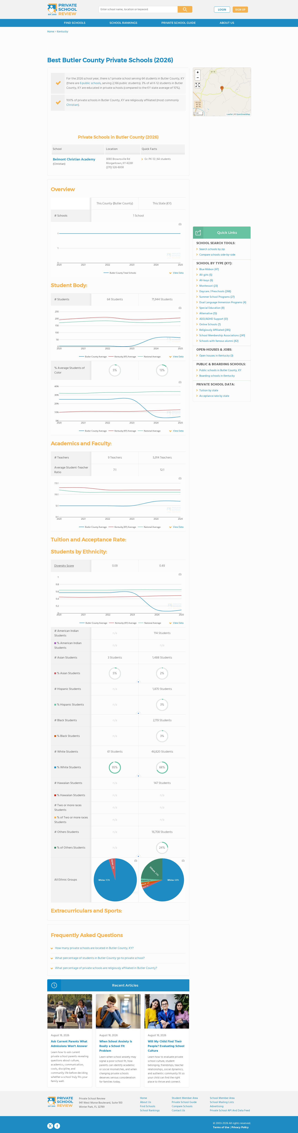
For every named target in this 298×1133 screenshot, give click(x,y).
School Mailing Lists (222, 1102)
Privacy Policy (240, 1127)
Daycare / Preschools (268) (215, 291)
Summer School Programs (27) (217, 297)
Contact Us (178, 1111)
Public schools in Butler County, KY (220, 370)
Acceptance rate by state (214, 396)
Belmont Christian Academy (74, 159)
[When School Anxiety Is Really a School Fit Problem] (118, 1012)
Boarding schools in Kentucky (217, 376)
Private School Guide (184, 1102)
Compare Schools (182, 1106)
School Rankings (150, 1111)
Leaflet (230, 114)
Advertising (216, 1106)
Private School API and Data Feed (230, 1111)
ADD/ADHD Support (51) (213, 319)
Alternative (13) (208, 314)
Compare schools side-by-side (217, 255)
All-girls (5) (205, 275)
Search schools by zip (212, 249)
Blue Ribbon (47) (209, 269)
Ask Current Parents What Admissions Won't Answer (69, 1044)
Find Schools (147, 1106)
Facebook (57, 1126)
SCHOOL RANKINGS (123, 22)
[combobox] (136, 9)
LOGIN (222, 10)
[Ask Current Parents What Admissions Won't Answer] (69, 1012)
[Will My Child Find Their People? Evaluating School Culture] (166, 1012)
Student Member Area (185, 1098)
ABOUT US (227, 22)
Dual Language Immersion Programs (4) (222, 302)
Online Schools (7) (210, 325)
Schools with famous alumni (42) (219, 341)
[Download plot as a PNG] (180, 224)
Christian (72, 105)
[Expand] (197, 85)
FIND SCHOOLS (74, 22)
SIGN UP (240, 10)
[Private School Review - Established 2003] (62, 9)
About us (145, 1102)
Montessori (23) (208, 286)
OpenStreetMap (243, 114)
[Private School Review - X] (50, 1126)
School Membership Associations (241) (222, 336)
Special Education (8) (212, 308)
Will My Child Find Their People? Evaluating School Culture (166, 1046)
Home (143, 1098)
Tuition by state (208, 391)
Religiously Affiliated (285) (215, 330)
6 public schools (90, 83)
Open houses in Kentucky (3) (216, 356)
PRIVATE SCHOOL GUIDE (178, 22)
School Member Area (222, 1098)
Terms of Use (221, 1127)
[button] (222, 89)
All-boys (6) (206, 280)
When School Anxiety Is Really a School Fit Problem (115, 1046)
